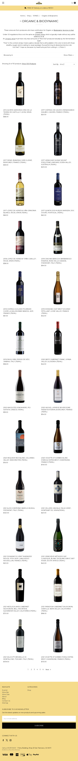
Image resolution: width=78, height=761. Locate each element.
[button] (39, 55)
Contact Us (6, 701)
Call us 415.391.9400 (9, 748)
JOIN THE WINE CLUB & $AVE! (40, 8)
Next (47, 669)
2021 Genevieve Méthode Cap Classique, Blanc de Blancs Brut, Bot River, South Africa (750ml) (57, 559)
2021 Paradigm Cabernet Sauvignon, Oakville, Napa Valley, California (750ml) (57, 609)
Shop (29, 690)
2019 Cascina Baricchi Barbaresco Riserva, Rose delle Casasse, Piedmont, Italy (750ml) (56, 261)
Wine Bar (5, 692)
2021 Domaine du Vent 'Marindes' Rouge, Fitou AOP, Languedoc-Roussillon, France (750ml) (17, 559)
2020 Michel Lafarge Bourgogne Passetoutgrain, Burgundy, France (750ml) (56, 410)
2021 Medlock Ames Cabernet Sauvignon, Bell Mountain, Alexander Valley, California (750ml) (19, 609)
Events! (4, 690)
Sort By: (56, 64)
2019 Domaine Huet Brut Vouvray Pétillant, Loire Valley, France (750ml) (55, 311)
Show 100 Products (29, 64)
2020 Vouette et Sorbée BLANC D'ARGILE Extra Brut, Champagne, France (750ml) (55, 460)
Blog (3, 699)
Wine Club (5, 694)
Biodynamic (58, 30)
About (4, 696)
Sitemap (5, 703)
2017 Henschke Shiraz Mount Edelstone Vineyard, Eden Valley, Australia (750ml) (56, 162)
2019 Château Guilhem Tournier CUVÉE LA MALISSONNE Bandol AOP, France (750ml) (18, 311)
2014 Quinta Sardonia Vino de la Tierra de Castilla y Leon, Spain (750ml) (17, 112)
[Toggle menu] (3, 3)
